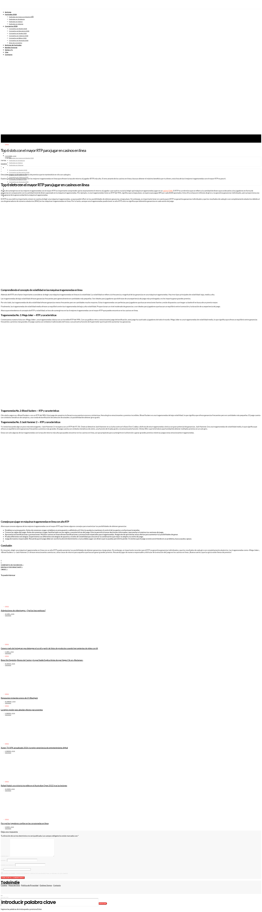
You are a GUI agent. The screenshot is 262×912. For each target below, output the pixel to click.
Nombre (4, 860)
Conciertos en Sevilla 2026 (18, 33)
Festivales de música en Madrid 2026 (21, 17)
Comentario (5, 856)
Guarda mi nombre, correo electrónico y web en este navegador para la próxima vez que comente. (35, 873)
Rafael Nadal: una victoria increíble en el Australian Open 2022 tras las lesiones (34, 785)
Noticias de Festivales (13, 45)
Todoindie (8, 158)
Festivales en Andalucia (17, 19)
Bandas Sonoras (11, 48)
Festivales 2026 (11, 15)
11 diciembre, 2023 (10, 156)
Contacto (8, 55)
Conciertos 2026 (11, 26)
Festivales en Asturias (16, 24)
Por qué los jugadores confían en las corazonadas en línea (25, 823)
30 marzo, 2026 (10, 664)
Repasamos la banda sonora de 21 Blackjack (19, 698)
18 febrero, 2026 (10, 701)
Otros (7, 144)
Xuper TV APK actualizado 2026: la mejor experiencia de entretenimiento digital (34, 747)
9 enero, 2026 (9, 827)
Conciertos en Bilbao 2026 (18, 38)
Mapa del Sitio (14, 885)
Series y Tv (9, 50)
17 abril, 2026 (9, 652)
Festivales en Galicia (16, 22)
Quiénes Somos (46, 885)
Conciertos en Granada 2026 (18, 41)
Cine (6, 52)
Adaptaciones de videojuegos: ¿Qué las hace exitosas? (23, 610)
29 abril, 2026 (9, 614)
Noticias (8, 12)
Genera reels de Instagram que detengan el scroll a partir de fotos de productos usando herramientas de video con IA (49, 648)
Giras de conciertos (15, 43)
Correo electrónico (8, 865)
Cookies (4, 885)
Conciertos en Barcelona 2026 (19, 31)
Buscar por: (5, 897)
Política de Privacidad (29, 885)
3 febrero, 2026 (10, 713)
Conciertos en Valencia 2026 (18, 36)
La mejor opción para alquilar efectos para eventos (22, 709)
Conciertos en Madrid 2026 (18, 29)
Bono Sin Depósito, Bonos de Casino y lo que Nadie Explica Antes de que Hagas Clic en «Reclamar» (42, 660)
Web (2, 869)
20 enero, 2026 (10, 789)
